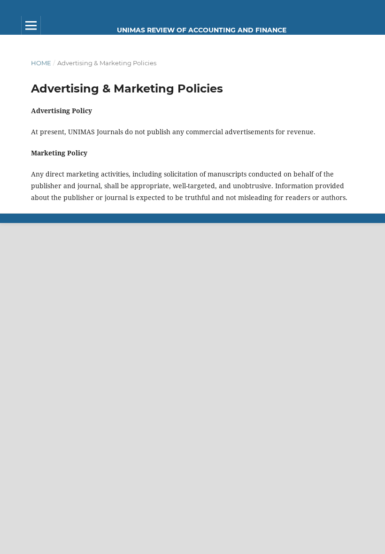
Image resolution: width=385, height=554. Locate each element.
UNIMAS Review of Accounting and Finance (201, 30)
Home (41, 63)
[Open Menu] (31, 25)
